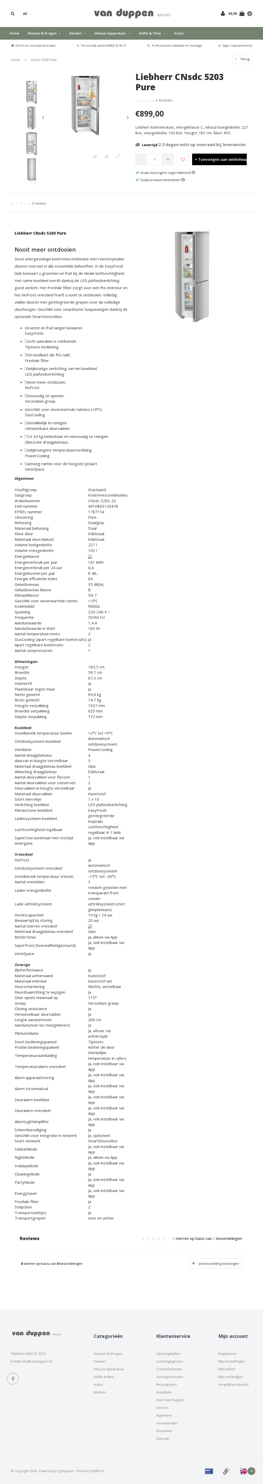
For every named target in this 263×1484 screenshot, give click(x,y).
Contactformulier (169, 1369)
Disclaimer (164, 1430)
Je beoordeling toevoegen (219, 1263)
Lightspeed (65, 1471)
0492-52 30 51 (36, 1353)
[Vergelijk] (25, 13)
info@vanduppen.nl (36, 1361)
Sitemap (162, 1438)
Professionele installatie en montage (177, 45)
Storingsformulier (169, 1376)
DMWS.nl (97, 1471)
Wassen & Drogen (42, 33)
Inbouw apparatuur (110, 33)
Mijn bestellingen (231, 1361)
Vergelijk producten (233, 1384)
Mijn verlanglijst (230, 1376)
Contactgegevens (169, 1361)
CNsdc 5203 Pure (44, 59)
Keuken (75, 33)
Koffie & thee (150, 33)
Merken (100, 1392)
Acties (179, 33)
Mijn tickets (227, 1369)
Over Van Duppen (170, 1400)
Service (162, 1407)
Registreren (227, 1353)
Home (14, 33)
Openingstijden (168, 1353)
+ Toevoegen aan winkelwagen (221, 159)
